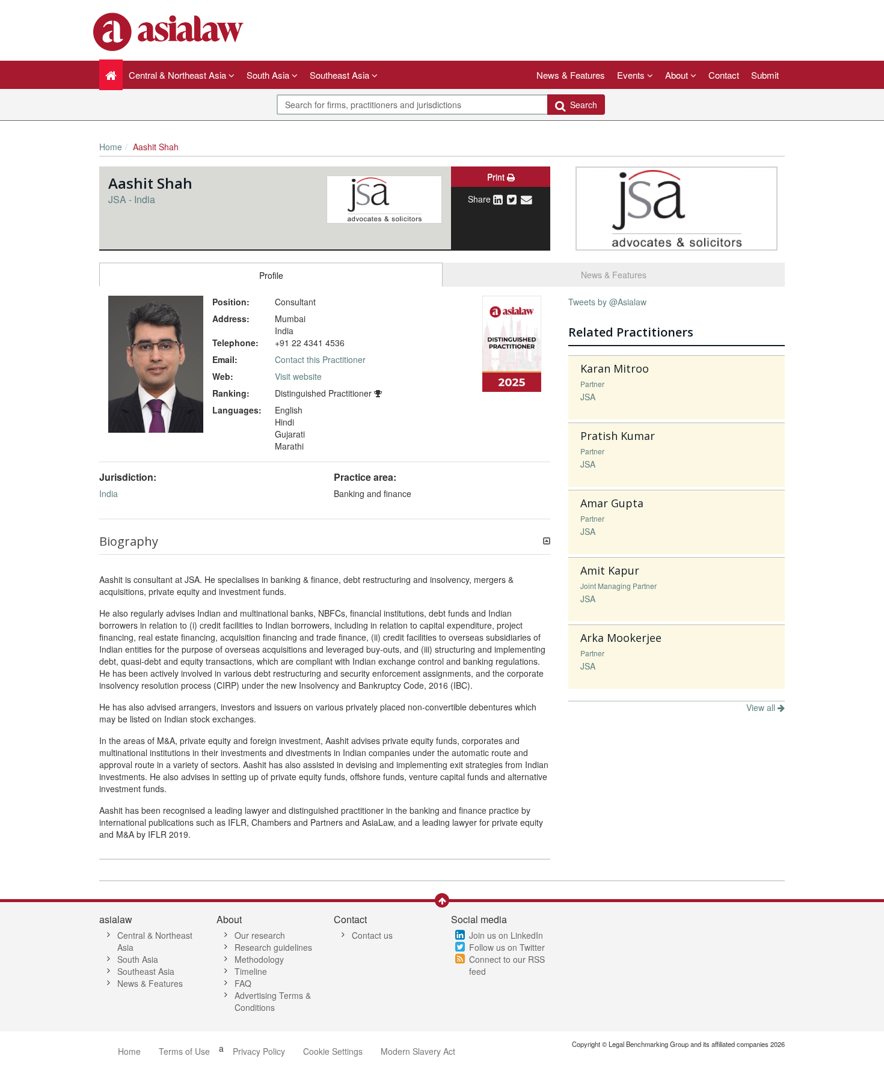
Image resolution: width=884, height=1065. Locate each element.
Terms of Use (184, 1051)
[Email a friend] (526, 199)
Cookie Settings (333, 1051)
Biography (128, 541)
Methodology (259, 959)
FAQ (243, 983)
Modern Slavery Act (418, 1051)
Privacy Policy (259, 1051)
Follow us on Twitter (507, 947)
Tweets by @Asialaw (607, 302)
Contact (723, 75)
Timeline (251, 971)
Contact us (372, 935)
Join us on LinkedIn (506, 935)
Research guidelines (273, 947)
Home (110, 147)
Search (581, 105)
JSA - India (131, 199)
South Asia (137, 959)
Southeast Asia (145, 971)
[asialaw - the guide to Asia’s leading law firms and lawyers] (170, 31)
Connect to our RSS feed (507, 965)
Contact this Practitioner (320, 359)
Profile (271, 275)
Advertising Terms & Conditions (273, 1001)
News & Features (570, 75)
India (108, 493)
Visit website (298, 376)
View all (762, 707)
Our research (260, 935)
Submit (765, 75)
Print (497, 177)
